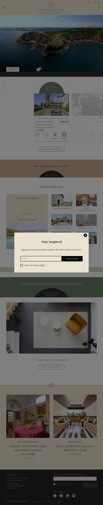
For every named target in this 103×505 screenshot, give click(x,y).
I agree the (34, 265)
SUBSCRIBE (72, 258)
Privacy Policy (39, 265)
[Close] (85, 235)
